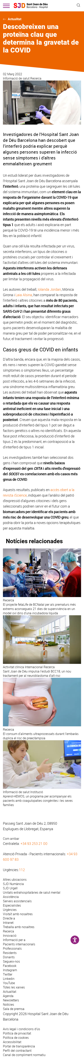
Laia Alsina (23, 294)
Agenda (8, 996)
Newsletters (11, 1000)
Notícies (8, 1004)
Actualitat (14, 19)
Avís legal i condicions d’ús (21, 1029)
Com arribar (11, 838)
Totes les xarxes (14, 987)
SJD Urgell (10, 888)
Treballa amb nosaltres (18, 927)
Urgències (10, 910)
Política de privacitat (17, 1033)
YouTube (9, 983)
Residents (10, 953)
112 (22, 869)
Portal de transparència (19, 1046)
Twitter (7, 974)
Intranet (8, 922)
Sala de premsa (13, 1009)
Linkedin (8, 978)
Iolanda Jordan (49, 289)
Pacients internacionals (19, 944)
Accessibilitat (12, 1042)
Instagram (10, 970)
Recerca (35, 78)
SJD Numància (13, 884)
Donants (9, 957)
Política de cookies (16, 1037)
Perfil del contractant (17, 1050)
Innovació (9, 935)
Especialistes (12, 905)
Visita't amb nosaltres (18, 914)
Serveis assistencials (17, 901)
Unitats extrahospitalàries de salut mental (31, 892)
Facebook (9, 966)
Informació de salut (16, 78)
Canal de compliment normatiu (24, 1055)
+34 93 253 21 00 (34, 843)
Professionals (12, 948)
